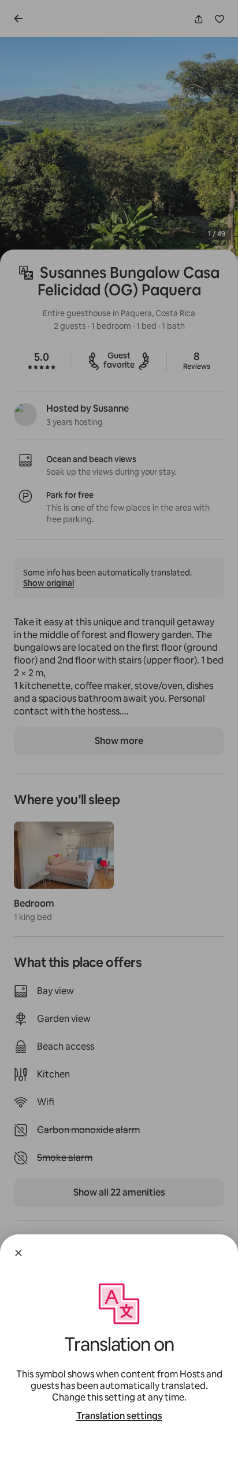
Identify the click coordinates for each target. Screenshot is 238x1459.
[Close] (18, 1253)
